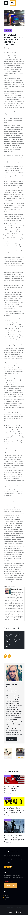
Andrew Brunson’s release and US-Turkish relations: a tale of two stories (13, 788)
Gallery (7, 897)
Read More (11, 739)
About (5, 586)
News (6, 900)
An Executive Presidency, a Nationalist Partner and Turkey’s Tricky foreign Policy (14, 837)
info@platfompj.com (9, 881)
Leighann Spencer (16, 589)
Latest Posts (11, 586)
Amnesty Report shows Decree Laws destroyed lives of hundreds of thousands (14, 810)
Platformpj (9, 907)
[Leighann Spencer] (8, 589)
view (14, 779)
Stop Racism (8, 30)
